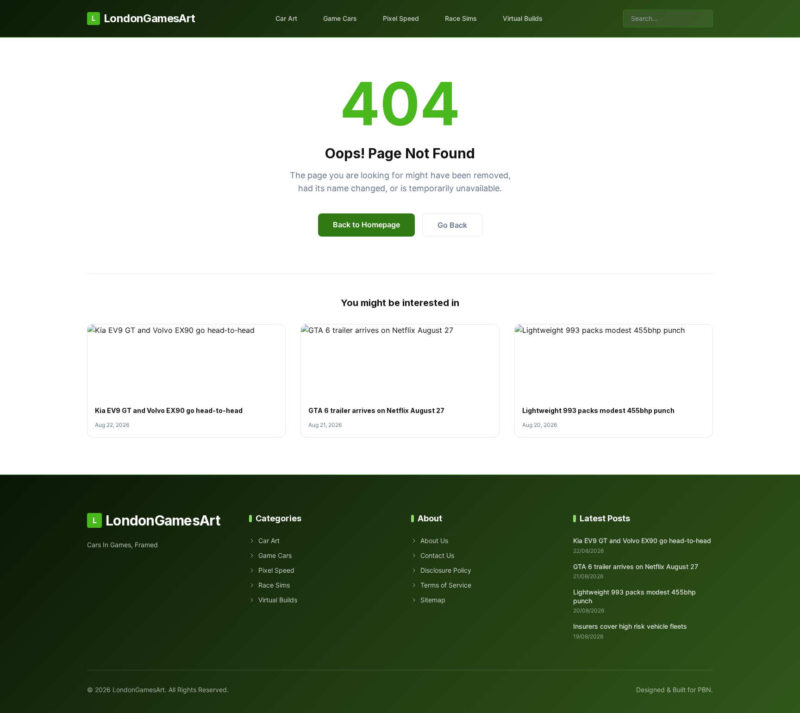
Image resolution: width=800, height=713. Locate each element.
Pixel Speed (401, 18)
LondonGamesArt (143, 18)
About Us (434, 540)
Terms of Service (445, 585)
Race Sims (461, 18)
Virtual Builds (523, 18)
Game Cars (340, 18)
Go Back (452, 225)
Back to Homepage (366, 224)
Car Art (286, 18)
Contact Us (437, 555)
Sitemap (432, 600)
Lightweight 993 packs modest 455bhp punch (598, 410)
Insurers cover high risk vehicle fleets (630, 626)
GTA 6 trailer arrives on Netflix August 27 (376, 410)
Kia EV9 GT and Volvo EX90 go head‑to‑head (169, 410)
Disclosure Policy (445, 570)
